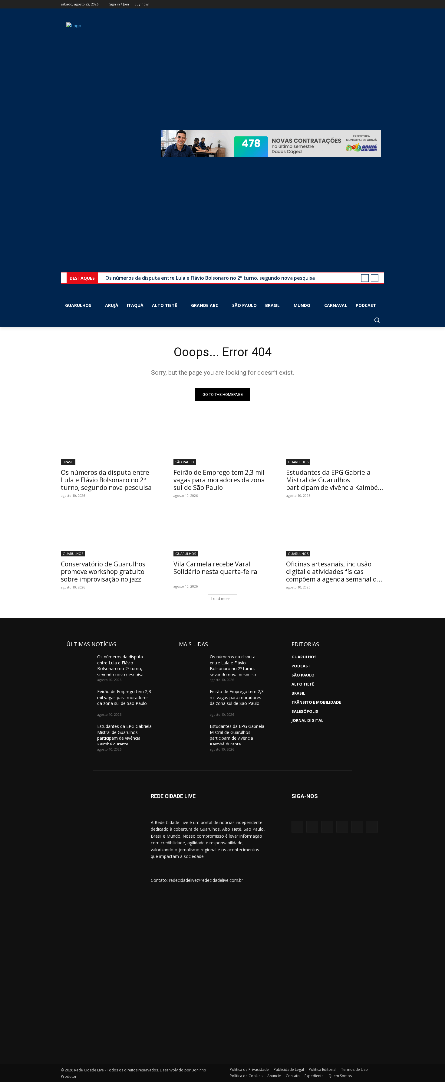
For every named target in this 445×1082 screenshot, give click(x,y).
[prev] (365, 278)
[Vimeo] (372, 4)
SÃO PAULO (184, 462)
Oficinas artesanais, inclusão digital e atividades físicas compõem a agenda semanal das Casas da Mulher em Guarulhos (335, 575)
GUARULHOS (298, 462)
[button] (377, 320)
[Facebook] (347, 4)
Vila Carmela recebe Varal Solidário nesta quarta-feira (215, 568)
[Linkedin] (357, 827)
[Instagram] (355, 4)
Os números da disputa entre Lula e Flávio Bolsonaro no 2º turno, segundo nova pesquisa (210, 278)
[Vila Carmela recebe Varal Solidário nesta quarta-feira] (222, 531)
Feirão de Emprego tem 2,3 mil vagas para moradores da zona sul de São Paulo (219, 480)
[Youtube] (380, 4)
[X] (364, 4)
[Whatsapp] (342, 827)
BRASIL (68, 462)
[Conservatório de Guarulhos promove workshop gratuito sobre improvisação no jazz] (110, 531)
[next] (374, 278)
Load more (220, 598)
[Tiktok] (372, 827)
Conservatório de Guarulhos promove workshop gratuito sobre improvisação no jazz (103, 571)
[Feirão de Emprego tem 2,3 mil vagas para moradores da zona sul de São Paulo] (222, 440)
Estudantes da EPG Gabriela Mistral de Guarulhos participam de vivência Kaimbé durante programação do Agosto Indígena (335, 487)
